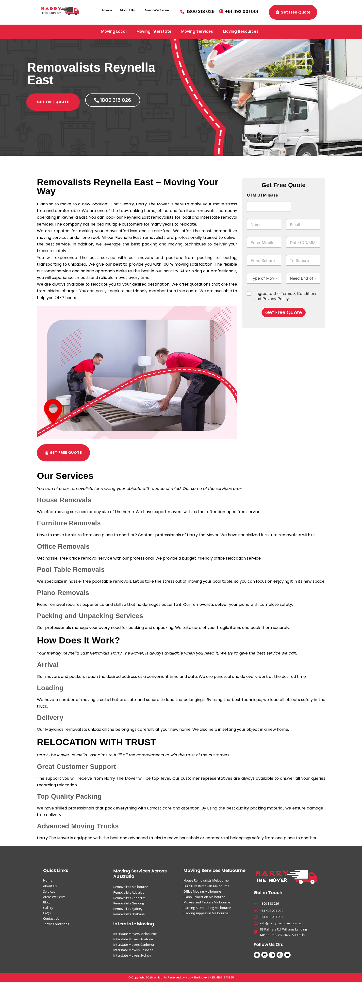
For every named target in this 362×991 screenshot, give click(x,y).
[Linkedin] (264, 955)
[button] (128, 10)
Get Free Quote (283, 312)
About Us (127, 10)
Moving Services (197, 31)
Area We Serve (157, 10)
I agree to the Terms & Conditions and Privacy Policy (285, 296)
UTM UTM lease (262, 195)
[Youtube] (287, 955)
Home (107, 10)
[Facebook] (257, 955)
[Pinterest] (280, 955)
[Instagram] (272, 955)
